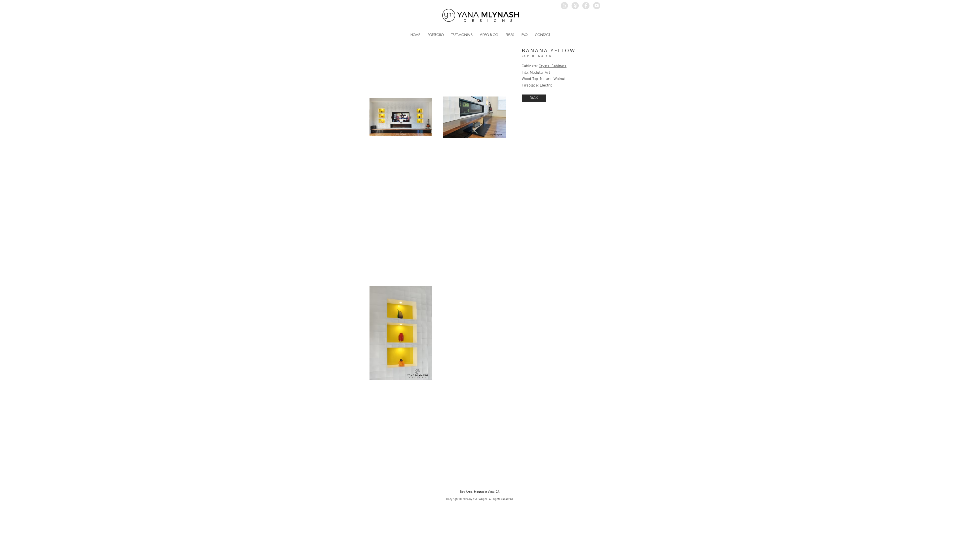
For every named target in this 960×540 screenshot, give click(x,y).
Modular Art (540, 72)
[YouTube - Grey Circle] (596, 5)
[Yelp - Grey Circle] (564, 5)
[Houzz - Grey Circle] (575, 5)
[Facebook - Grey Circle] (586, 5)
